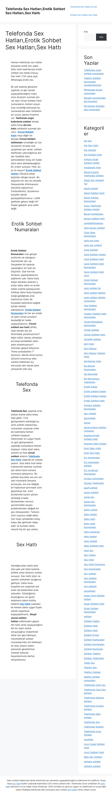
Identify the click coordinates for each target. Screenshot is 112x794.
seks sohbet (90, 541)
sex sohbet (90, 573)
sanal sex (89, 497)
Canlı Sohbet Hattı (94, 259)
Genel (87, 423)
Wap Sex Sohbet (93, 757)
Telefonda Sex (92, 722)
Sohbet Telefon (92, 653)
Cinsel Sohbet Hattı (94, 334)
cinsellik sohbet (92, 339)
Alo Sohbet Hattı (93, 154)
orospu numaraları (94, 478)
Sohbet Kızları (91, 635)
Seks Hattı (89, 519)
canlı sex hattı (91, 240)
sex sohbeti (90, 586)
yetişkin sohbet (92, 761)
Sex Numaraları (92, 569)
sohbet (88, 616)
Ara (86, 31)
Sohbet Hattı (91, 630)
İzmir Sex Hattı (92, 453)
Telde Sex (89, 663)
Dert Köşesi (90, 348)
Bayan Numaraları (93, 214)
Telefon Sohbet (92, 672)
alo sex (88, 140)
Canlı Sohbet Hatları (95, 254)
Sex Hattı (25, 604)
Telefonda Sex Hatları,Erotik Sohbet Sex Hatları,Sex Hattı (35, 11)
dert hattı (89, 344)
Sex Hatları (90, 555)
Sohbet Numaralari (94, 639)
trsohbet (88, 739)
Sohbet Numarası (93, 649)
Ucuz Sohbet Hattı (94, 752)
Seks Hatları (90, 514)
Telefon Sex (90, 667)
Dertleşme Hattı (92, 361)
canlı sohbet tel (92, 288)
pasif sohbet (91, 487)
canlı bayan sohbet (94, 228)
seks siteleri (90, 536)
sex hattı (16, 783)
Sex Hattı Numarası (94, 564)
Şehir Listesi (90, 509)
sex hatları (72, 789)
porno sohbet (91, 492)
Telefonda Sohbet (94, 726)
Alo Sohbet (90, 150)
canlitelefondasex (93, 223)
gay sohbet (90, 413)
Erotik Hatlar (90, 386)
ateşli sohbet (91, 188)
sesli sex (88, 550)
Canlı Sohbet (91, 250)
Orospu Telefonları (94, 483)
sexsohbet (89, 591)
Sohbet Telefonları (94, 658)
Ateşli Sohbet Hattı (94, 193)
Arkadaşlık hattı (92, 167)
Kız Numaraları (92, 457)
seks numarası (92, 532)
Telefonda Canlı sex (95, 685)
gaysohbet (89, 418)
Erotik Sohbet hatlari (95, 391)
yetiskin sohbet (92, 766)
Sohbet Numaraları (94, 644)
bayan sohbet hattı (94, 218)
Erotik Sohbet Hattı (94, 400)
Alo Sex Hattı (91, 145)
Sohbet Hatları (92, 621)
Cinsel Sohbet (91, 330)
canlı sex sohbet (93, 245)
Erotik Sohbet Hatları (95, 396)
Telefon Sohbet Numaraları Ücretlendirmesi (92, 82)
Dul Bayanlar (91, 374)
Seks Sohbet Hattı (94, 545)
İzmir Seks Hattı (92, 448)
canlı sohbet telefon (95, 293)
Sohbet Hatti (91, 625)
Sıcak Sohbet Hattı (94, 603)
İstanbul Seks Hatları (95, 443)
